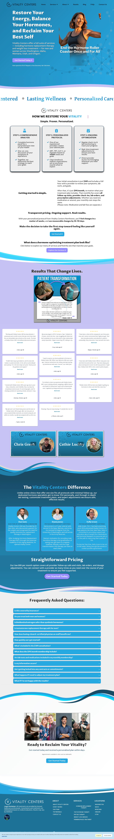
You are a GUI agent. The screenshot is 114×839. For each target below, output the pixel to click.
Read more (20, 342)
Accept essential (107, 835)
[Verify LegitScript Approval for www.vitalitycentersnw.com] (7, 817)
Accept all (98, 835)
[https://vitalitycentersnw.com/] (24, 802)
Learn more (4, 836)
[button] (57, 4)
